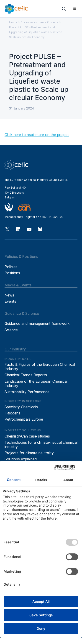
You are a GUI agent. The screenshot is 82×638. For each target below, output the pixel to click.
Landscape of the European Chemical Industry (36, 383)
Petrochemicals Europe (24, 419)
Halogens (12, 413)
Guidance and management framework (37, 323)
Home (13, 22)
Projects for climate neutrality (29, 453)
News (9, 295)
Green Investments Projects (39, 22)
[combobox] (63, 9)
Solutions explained (21, 459)
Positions (12, 273)
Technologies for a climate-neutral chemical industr (41, 444)
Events (10, 301)
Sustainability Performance (27, 392)
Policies (11, 266)
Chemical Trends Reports (26, 375)
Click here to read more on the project (37, 134)
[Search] (63, 9)
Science (11, 330)
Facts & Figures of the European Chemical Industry (40, 366)
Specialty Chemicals (21, 407)
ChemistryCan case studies (27, 436)
